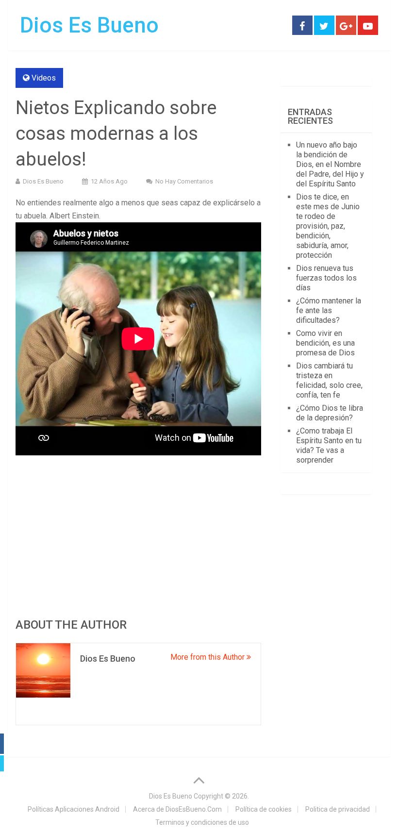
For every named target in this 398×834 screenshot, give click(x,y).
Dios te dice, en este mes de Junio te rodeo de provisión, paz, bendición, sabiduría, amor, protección (328, 226)
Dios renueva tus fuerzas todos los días (326, 278)
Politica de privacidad (337, 809)
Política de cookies (263, 809)
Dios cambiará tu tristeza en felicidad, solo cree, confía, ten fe (329, 380)
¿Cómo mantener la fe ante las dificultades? (328, 310)
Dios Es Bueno (89, 25)
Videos (44, 78)
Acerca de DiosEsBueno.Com (177, 809)
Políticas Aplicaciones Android (73, 809)
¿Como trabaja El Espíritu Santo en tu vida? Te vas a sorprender (329, 445)
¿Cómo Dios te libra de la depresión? (329, 412)
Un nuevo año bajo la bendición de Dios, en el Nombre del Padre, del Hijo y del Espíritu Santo (330, 164)
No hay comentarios (184, 181)
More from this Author (208, 657)
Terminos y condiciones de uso (202, 822)
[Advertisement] (138, 537)
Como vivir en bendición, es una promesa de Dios (325, 343)
